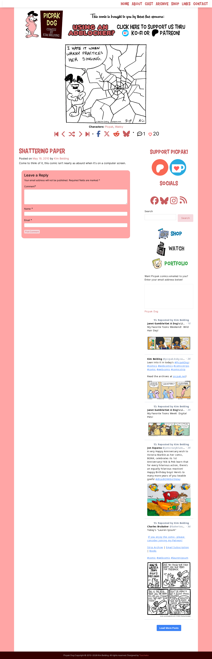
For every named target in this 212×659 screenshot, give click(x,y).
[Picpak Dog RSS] (183, 199)
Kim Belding (61, 158)
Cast (149, 3)
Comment (29, 186)
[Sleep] (87, 134)
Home (125, 3)
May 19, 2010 (41, 158)
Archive (162, 3)
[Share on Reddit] (116, 134)
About (137, 3)
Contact (200, 3)
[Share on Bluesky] (126, 134)
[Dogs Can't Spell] (56, 134)
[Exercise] (63, 134)
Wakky (119, 126)
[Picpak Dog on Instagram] (174, 199)
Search (149, 211)
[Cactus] (80, 134)
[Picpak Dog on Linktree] (127, 29)
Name (27, 208)
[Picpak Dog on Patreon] (160, 167)
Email (27, 220)
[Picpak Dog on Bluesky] (164, 199)
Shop (175, 3)
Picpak (109, 126)
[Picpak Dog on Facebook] (154, 199)
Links (186, 3)
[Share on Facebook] (98, 134)
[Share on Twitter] (107, 134)
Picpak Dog (151, 311)
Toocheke (144, 655)
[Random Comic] (72, 134)
